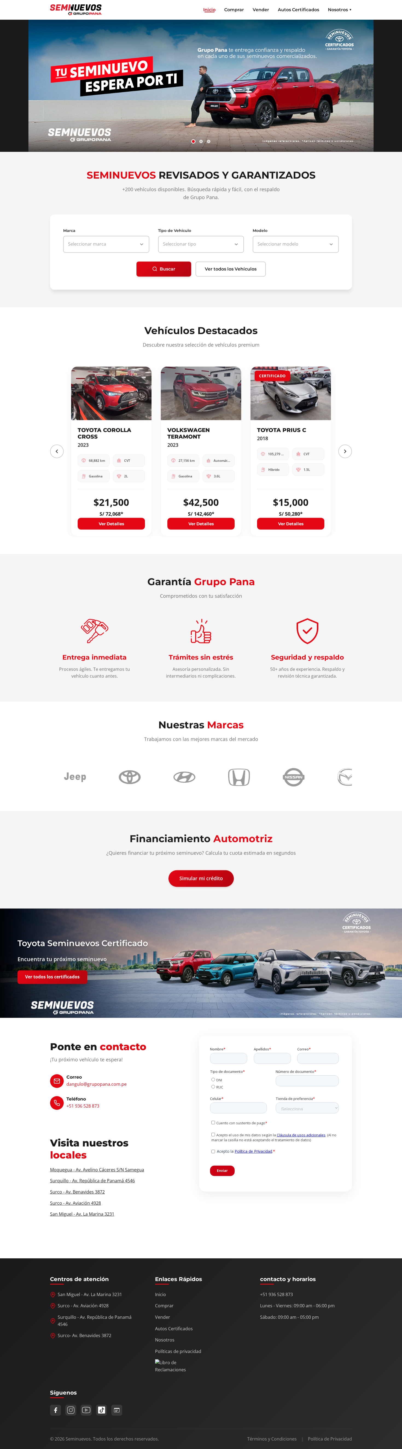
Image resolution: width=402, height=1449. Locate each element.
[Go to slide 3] (208, 141)
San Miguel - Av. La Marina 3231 (82, 1214)
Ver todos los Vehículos (231, 269)
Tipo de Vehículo (174, 230)
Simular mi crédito (201, 878)
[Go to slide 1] (193, 141)
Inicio (209, 9)
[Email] (116, 1410)
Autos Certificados (298, 9)
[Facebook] (55, 1410)
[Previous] (57, 451)
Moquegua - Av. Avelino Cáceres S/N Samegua (97, 1170)
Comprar (234, 9)
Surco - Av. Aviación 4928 (75, 1203)
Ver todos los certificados (52, 977)
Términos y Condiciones (272, 1439)
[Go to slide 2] (201, 141)
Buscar (167, 269)
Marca (69, 230)
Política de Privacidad (330, 1439)
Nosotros (164, 1340)
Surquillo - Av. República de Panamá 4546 (92, 1181)
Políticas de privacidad (178, 1351)
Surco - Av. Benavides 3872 (77, 1192)
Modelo (260, 230)
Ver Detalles (111, 523)
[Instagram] (70, 1410)
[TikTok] (101, 1410)
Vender (261, 9)
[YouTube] (86, 1410)
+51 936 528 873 (82, 1106)
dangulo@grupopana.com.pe (96, 1084)
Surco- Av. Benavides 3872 (84, 1335)
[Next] (345, 451)
